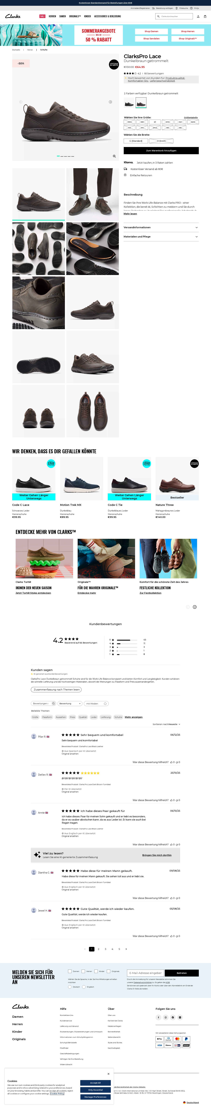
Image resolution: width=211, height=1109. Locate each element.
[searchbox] (41, 703)
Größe (35, 717)
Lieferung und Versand (69, 1026)
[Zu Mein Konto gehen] (198, 16)
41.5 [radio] (168, 122)
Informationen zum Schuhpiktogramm (76, 1037)
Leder (94, 717)
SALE (42, 16)
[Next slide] (195, 607)
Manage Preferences (95, 1097)
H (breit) (161, 141)
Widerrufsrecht (66, 1064)
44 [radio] (142, 127)
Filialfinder (64, 1048)
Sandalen (151, 38)
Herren (52, 16)
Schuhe (118, 717)
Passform (47, 717)
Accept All (95, 1083)
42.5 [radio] (193, 122)
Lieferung (106, 717)
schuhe (43, 50)
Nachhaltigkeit (114, 1048)
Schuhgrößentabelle (68, 1042)
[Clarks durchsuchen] (174, 16)
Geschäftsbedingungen (69, 1053)
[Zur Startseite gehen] (13, 16)
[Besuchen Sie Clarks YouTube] (180, 1017)
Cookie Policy (57, 1093)
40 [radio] (142, 122)
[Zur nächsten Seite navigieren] (126, 949)
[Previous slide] (188, 607)
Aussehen (61, 717)
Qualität (83, 717)
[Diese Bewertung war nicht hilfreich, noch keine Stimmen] (177, 762)
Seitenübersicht (114, 1037)
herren (30, 50)
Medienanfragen (114, 1026)
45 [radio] (167, 127)
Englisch (90, 987)
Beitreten (182, 973)
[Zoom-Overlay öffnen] (114, 156)
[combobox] (70, 703)
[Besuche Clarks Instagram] (166, 1017)
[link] (114, 64)
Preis (72, 717)
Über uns (111, 1015)
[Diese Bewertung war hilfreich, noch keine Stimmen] (171, 762)
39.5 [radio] (129, 122)
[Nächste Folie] (110, 102)
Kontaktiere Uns (66, 1015)
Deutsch (76, 987)
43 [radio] (129, 127)
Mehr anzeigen (134, 717)
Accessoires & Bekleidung (107, 16)
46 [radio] (180, 127)
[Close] (108, 1074)
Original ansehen (70, 753)
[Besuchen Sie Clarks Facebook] (158, 1017)
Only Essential (95, 1090)
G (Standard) (135, 141)
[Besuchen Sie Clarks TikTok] (173, 1017)
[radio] (129, 107)
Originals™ (75, 16)
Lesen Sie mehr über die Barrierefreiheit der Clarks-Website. (121, 1087)
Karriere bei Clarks (115, 1021)
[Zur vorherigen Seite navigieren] (85, 949)
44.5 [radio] (155, 127)
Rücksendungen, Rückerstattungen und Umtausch (81, 1032)
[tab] (38, 194)
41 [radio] (155, 122)
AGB (168, 982)
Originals (115, 971)
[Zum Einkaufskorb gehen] (205, 16)
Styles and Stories (115, 1042)
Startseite (16, 50)
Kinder (87, 16)
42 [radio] (180, 122)
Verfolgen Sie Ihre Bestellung (71, 1059)
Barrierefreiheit (114, 1032)
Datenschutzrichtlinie (143, 982)
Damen (62, 16)
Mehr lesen (130, 213)
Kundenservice (66, 1021)
